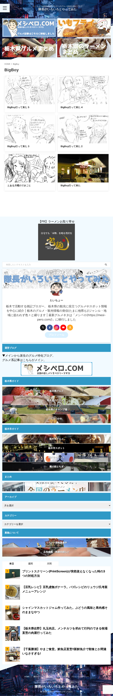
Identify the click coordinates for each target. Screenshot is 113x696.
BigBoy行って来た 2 (72, 146)
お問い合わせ (62, 676)
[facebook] (50, 327)
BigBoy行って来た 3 (18, 146)
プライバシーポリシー (80, 676)
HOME (27, 676)
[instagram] (56, 327)
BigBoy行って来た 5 (18, 107)
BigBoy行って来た (70, 185)
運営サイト (37, 676)
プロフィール (56, 334)
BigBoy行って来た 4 (72, 107)
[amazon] (70, 327)
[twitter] (43, 327)
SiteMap (49, 676)
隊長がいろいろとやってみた (57, 9)
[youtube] (63, 327)
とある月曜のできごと (19, 185)
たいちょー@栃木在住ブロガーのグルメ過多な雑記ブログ (56, 682)
